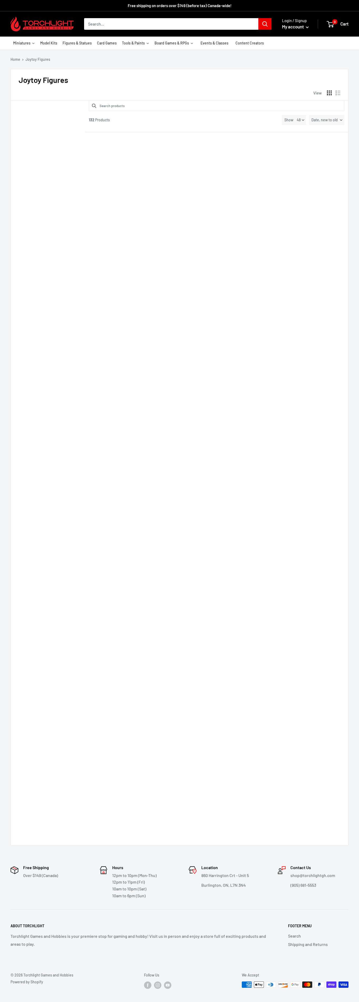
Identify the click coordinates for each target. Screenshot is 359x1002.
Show (288, 120)
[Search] (264, 24)
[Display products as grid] (329, 93)
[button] (326, 120)
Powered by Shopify (27, 982)
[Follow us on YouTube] (167, 985)
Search (294, 935)
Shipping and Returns (308, 944)
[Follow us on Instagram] (157, 985)
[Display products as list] (338, 93)
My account (293, 26)
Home (15, 59)
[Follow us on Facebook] (147, 985)
